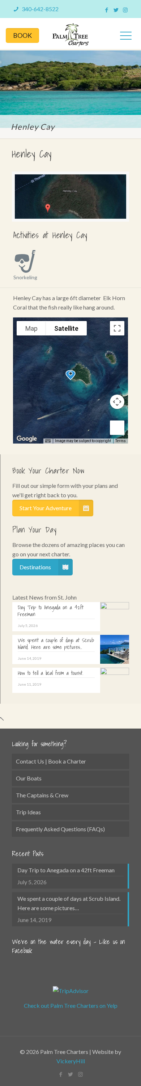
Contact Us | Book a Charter (51, 761)
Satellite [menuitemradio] (66, 328)
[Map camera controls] (117, 402)
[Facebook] (106, 9)
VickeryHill (70, 1061)
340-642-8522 (40, 8)
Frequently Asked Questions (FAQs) (60, 828)
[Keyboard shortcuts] (47, 441)
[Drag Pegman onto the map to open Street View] (117, 427)
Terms (120, 441)
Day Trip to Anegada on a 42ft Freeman (66, 870)
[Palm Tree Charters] (70, 33)
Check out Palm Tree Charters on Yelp (71, 1005)
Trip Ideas (28, 812)
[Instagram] (125, 9)
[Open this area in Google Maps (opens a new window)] (27, 439)
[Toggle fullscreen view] (117, 328)
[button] (70, 375)
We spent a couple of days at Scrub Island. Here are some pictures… (68, 903)
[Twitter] (116, 9)
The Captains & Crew (42, 795)
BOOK (22, 35)
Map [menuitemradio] (31, 328)
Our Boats (29, 778)
